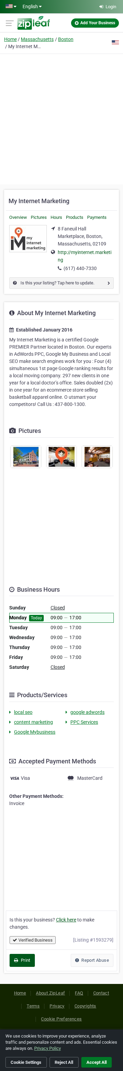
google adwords (87, 712)
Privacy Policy (47, 1048)
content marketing (33, 722)
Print (24, 960)
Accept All (96, 1062)
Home (10, 39)
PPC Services (84, 722)
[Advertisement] (61, 118)
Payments (97, 217)
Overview (18, 217)
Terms (33, 1006)
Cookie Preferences (61, 1018)
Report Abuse (94, 960)
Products (74, 217)
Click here (66, 919)
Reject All (64, 1062)
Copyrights (85, 1006)
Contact (101, 993)
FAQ (79, 993)
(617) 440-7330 (80, 268)
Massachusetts (37, 39)
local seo (23, 712)
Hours (56, 217)
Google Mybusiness (34, 732)
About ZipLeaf (50, 993)
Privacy (57, 1006)
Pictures (39, 217)
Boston (65, 39)
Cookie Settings (26, 1062)
